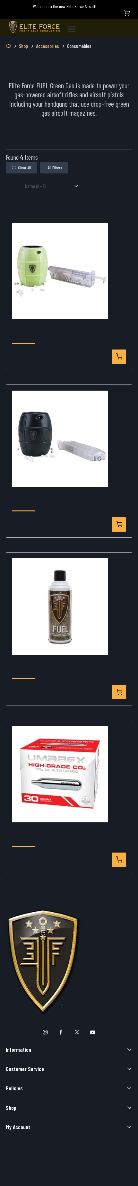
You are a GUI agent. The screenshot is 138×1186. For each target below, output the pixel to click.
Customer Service (25, 1068)
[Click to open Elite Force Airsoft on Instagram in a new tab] (45, 1032)
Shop (11, 1107)
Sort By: (13, 186)
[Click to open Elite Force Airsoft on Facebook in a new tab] (61, 1032)
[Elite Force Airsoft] (34, 27)
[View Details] (119, 357)
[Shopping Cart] (126, 13)
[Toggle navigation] (74, 27)
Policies (14, 1088)
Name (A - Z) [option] (35, 186)
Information (18, 1049)
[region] (69, 137)
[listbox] (53, 186)
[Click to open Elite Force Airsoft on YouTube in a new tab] (93, 1032)
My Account (18, 1126)
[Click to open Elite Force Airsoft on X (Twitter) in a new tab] (77, 1032)
